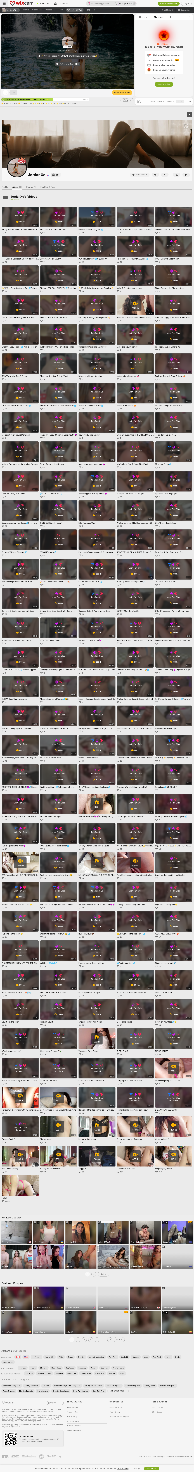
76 (6, 1172)
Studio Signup (115, 1412)
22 (121, 761)
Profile (26, 10)
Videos (37, 10)
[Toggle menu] (4, 3)
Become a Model (116, 1407)
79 (6, 1084)
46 (44, 1054)
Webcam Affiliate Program (119, 1417)
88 (121, 1113)
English (53, 1403)
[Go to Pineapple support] (41, 1456)
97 (6, 1142)
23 (44, 790)
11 (44, 321)
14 (44, 350)
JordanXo (6, 1350)
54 (121, 1054)
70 (121, 1084)
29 (44, 966)
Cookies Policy (73, 1421)
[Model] (189, 114)
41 (121, 996)
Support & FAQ (157, 1407)
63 (159, 1054)
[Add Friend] (176, 175)
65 (6, 1054)
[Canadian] (17, 1357)
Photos (50, 10)
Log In (186, 4)
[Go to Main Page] (21, 3)
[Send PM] (186, 175)
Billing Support (157, 1412)
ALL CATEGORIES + (118, 1391)
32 (6, 937)
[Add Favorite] (5, 92)
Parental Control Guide (75, 1426)
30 (83, 937)
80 (83, 1172)
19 (44, 761)
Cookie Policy (123, 1469)
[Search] (116, 3)
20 (6, 291)
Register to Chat (164, 84)
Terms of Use (72, 1412)
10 (83, 233)
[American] (26, 1357)
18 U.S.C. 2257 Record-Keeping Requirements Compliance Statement (165, 1457)
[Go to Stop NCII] (54, 1456)
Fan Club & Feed (47, 187)
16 (83, 291)
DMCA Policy (72, 1417)
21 (159, 262)
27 (83, 790)
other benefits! (168, 78)
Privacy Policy (72, 1407)
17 (159, 350)
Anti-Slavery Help (74, 1430)
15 (83, 262)
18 (6, 790)
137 (160, 1172)
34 (83, 996)
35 (44, 878)
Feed (60, 10)
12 (6, 262)
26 (159, 849)
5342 (7, 1201)
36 (44, 1025)
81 (83, 1084)
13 (159, 291)
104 (121, 1172)
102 (160, 1113)
